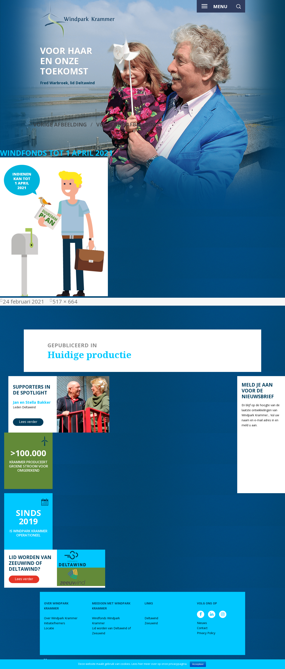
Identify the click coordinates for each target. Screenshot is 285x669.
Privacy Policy (206, 633)
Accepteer (198, 664)
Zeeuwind (151, 623)
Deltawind (151, 618)
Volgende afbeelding (127, 124)
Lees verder (28, 421)
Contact (202, 628)
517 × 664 (65, 301)
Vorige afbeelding (60, 124)
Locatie (49, 628)
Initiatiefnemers (54, 623)
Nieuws (202, 623)
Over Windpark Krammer (60, 618)
